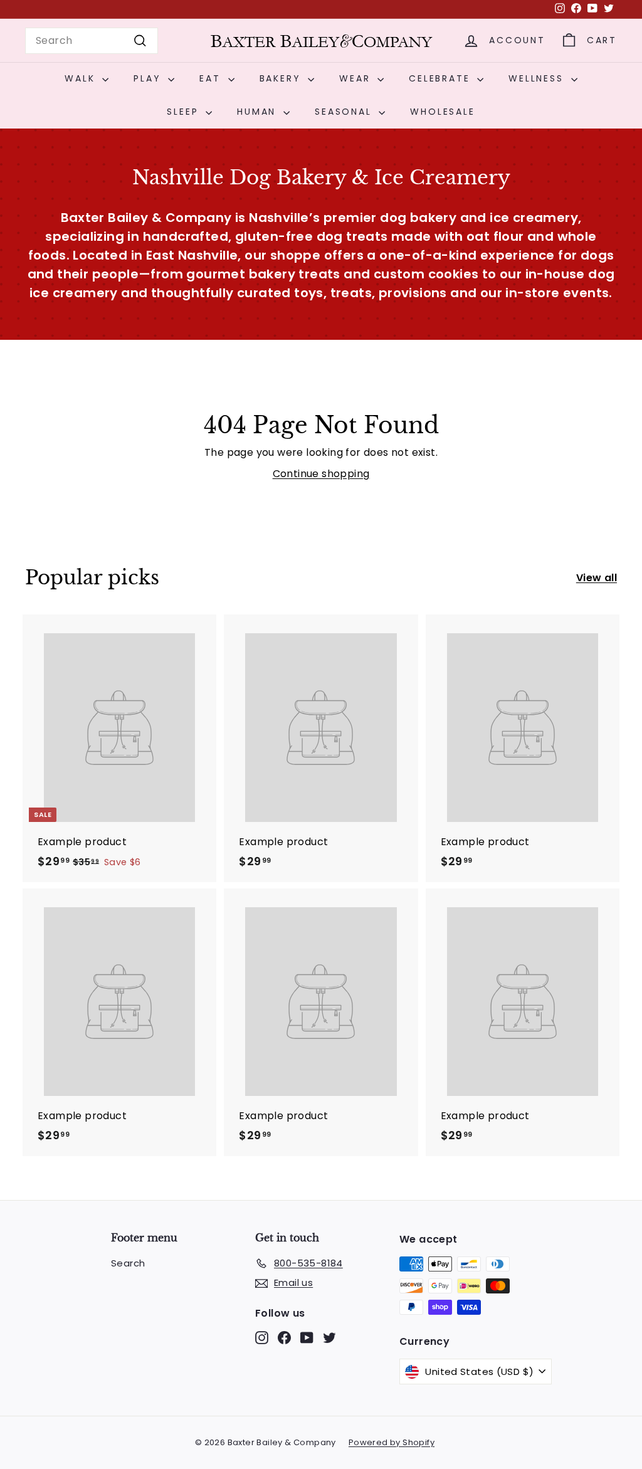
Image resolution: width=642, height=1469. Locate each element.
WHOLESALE (442, 111)
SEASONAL (345, 111)
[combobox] (91, 41)
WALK (82, 78)
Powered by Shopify (391, 1442)
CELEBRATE (441, 78)
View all (596, 578)
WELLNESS (537, 78)
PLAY (149, 78)
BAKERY (282, 78)
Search (128, 1263)
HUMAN (258, 111)
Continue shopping (321, 473)
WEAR (356, 78)
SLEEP (185, 111)
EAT (211, 78)
